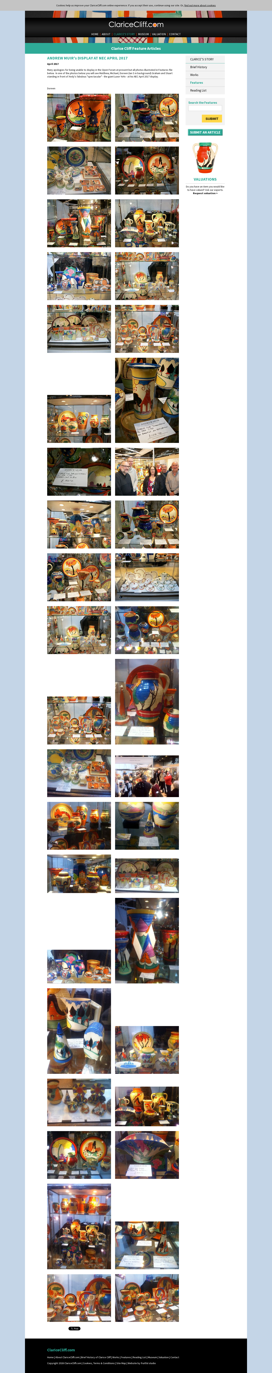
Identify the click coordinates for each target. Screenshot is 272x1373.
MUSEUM (143, 34)
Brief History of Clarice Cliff (96, 1357)
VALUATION (159, 34)
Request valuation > (205, 193)
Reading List (198, 90)
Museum (152, 1357)
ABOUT (106, 34)
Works (194, 75)
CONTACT (175, 34)
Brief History (198, 67)
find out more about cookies (200, 5)
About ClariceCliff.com (67, 1357)
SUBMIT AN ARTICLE (205, 132)
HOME (94, 34)
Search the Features (202, 103)
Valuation (164, 1357)
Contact (174, 1357)
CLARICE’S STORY (124, 34)
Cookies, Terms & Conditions (99, 1363)
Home (50, 1357)
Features (196, 83)
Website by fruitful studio (142, 1363)
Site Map (121, 1363)
